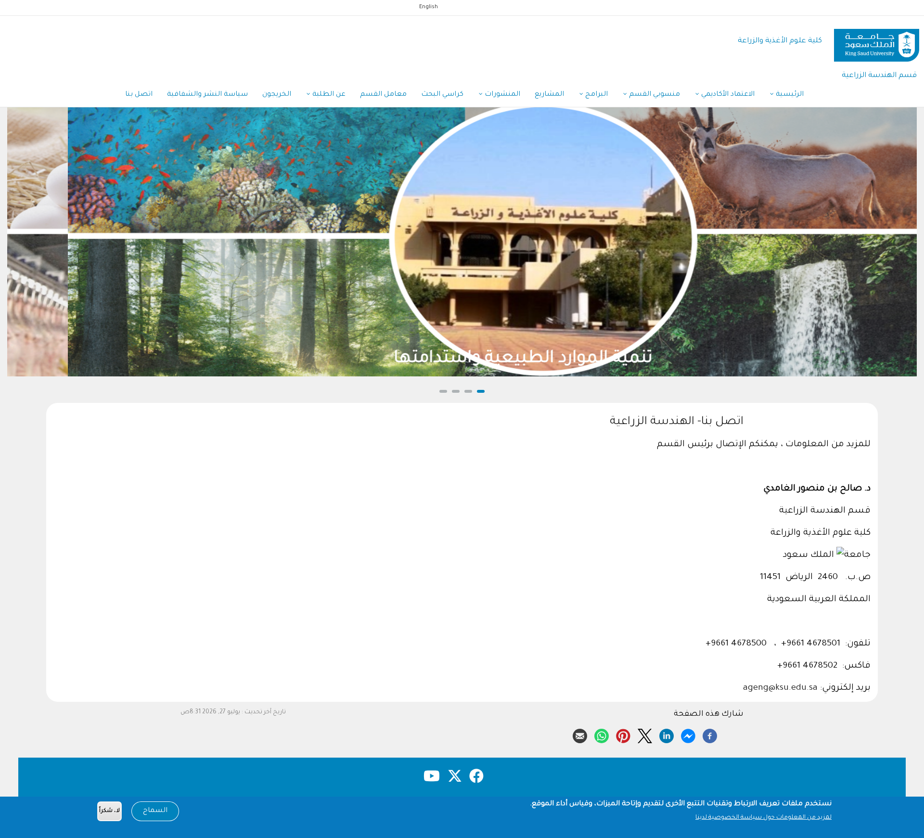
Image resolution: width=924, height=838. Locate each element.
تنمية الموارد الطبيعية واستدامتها (462, 359)
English (428, 7)
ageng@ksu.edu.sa (780, 688)
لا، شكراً (109, 811)
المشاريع (549, 95)
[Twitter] (645, 734)
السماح (155, 811)
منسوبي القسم (653, 95)
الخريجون (276, 95)
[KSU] (876, 41)
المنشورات (501, 95)
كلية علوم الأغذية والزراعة (780, 41)
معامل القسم (383, 95)
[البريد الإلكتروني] (580, 734)
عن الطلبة (328, 95)
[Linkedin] (666, 734)
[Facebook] (710, 734)
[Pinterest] (623, 734)
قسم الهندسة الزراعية (879, 76)
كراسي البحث (442, 95)
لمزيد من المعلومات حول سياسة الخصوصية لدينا (763, 817)
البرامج (595, 95)
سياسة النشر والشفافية (207, 95)
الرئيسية (789, 95)
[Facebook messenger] (688, 734)
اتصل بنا (139, 95)
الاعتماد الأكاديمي (727, 95)
